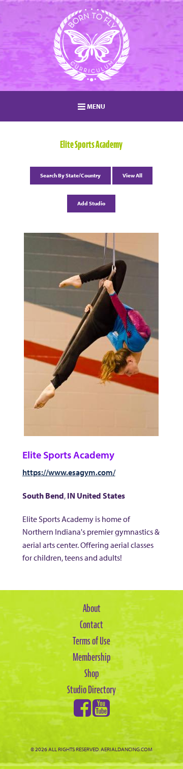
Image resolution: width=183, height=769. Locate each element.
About (92, 608)
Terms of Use (91, 641)
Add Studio (91, 203)
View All (132, 175)
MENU (95, 106)
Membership (92, 657)
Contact (91, 625)
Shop (91, 673)
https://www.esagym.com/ (68, 472)
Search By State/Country (70, 175)
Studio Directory (91, 690)
